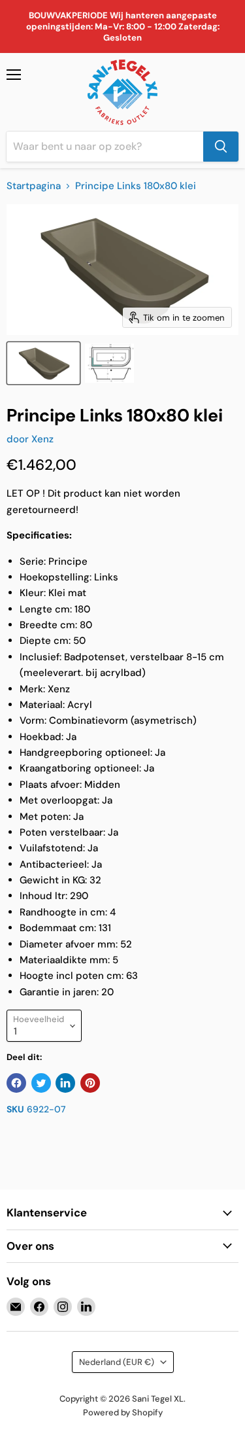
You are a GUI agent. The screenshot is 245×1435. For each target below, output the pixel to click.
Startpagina (34, 186)
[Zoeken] (220, 147)
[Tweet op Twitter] (41, 1083)
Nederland (116, 1362)
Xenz (42, 439)
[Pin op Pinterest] (90, 1083)
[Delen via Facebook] (16, 1083)
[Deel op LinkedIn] (65, 1083)
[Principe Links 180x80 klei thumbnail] (43, 363)
